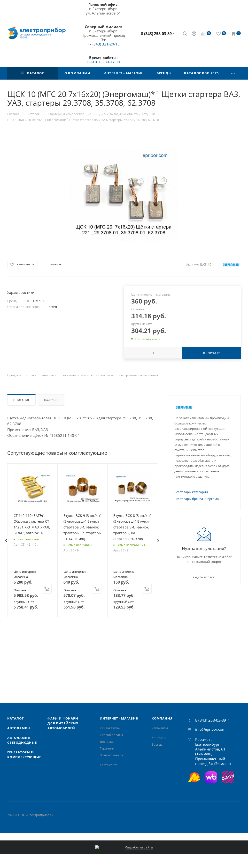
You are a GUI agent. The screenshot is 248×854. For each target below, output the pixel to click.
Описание (21, 400)
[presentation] (6, 540)
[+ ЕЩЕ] (233, 73)
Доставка (107, 741)
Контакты (159, 737)
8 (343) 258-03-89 (156, 33)
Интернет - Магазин (119, 718)
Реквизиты (160, 728)
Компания (162, 718)
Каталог (15, 718)
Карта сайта (108, 765)
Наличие (51, 400)
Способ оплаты (111, 735)
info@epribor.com (210, 729)
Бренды (157, 744)
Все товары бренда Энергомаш (198, 499)
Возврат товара (111, 755)
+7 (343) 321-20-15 (103, 44)
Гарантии (107, 748)
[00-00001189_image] (124, 195)
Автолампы (19, 728)
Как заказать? (110, 728)
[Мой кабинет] (194, 34)
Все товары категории (191, 492)
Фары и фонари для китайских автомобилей (62, 723)
